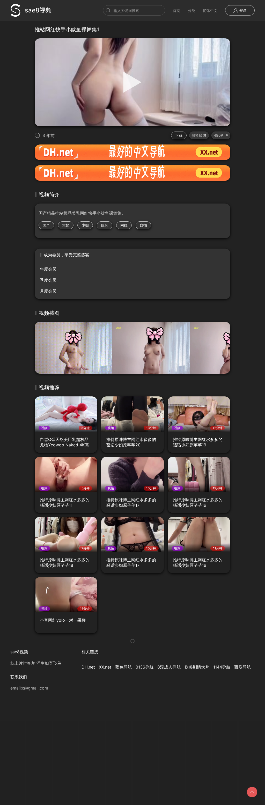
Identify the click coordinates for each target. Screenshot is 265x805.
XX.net (105, 667)
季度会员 (48, 280)
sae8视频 (38, 10)
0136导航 (144, 667)
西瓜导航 (242, 667)
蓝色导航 (123, 667)
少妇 (85, 225)
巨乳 (104, 225)
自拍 (143, 225)
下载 (178, 135)
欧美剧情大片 (197, 667)
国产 (46, 225)
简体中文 (210, 10)
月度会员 (48, 291)
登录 (242, 10)
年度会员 (48, 269)
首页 (176, 10)
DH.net (88, 667)
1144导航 (221, 667)
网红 (124, 225)
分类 (191, 10)
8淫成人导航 (169, 667)
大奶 (65, 225)
